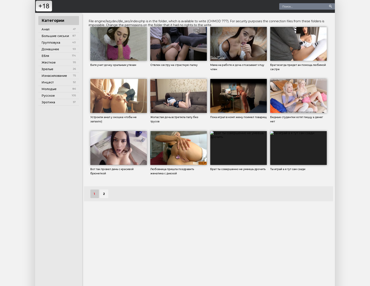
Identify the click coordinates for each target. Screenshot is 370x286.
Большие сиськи (55, 36)
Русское (48, 96)
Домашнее (50, 49)
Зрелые (47, 69)
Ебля (45, 56)
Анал (45, 29)
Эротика (48, 102)
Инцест (48, 82)
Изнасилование (54, 76)
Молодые (49, 89)
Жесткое (49, 62)
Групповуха (51, 42)
